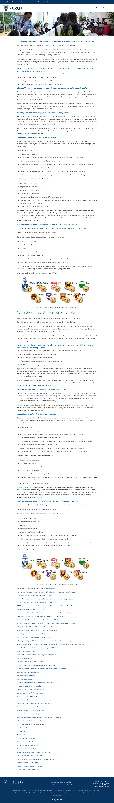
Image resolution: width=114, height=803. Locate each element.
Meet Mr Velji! (21, 735)
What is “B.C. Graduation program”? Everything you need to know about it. (39, 717)
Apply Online (7, 1)
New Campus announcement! (25, 658)
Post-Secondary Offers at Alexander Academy (30, 755)
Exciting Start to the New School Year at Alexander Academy (35, 602)
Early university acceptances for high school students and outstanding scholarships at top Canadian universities (51, 644)
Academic (79, 8)
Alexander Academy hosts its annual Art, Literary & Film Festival (36, 665)
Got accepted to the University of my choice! (30, 714)
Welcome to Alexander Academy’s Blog (28, 769)
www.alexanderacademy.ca (53, 784)
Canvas (14, 1)
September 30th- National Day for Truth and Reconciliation (34, 700)
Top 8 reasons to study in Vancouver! (28, 672)
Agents (46, 1)
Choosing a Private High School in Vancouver (30, 766)
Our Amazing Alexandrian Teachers (27, 742)
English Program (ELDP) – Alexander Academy (30, 710)
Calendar (20, 1)
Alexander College (23, 213)
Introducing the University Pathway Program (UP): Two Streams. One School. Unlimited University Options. (49, 592)
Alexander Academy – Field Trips (26, 738)
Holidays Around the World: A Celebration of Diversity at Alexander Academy (40, 627)
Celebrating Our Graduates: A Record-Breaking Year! (32, 634)
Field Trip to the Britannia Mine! (26, 675)
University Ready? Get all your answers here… (30, 721)
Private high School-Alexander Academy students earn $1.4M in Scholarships (40, 616)
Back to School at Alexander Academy (28, 745)
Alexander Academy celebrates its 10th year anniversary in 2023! (36, 682)
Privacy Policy (62, 784)
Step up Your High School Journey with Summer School (33, 637)
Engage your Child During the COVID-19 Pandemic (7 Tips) (34, 752)
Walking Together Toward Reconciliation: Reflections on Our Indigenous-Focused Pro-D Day (44, 613)
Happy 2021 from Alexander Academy (28, 762)
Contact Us (106, 8)
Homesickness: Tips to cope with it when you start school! (34, 703)
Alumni (40, 1)
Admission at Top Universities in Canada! (29, 686)
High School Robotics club (25, 679)
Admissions (89, 8)
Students (26, 1)
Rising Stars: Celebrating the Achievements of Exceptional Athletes (37, 648)
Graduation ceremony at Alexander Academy (30, 661)
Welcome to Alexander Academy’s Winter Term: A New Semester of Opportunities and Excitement (46, 623)
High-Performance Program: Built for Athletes (31, 609)
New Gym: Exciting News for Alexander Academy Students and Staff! (38, 620)
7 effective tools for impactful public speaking (30, 689)
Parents (34, 1)
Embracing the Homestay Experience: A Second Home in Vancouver (37, 630)
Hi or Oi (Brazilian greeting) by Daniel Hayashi (30, 724)
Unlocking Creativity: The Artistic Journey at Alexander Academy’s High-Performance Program (45, 641)
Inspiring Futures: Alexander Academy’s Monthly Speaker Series (36, 588)
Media (97, 8)
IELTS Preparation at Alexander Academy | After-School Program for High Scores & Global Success (46, 606)
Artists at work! (21, 731)
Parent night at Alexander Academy (27, 651)
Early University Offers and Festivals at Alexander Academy (34, 595)
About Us (69, 8)
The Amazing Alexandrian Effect (26, 749)
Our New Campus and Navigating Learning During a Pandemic (35, 759)
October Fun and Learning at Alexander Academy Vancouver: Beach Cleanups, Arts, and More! (45, 599)
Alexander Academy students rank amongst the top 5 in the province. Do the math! (42, 668)
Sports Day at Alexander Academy (27, 696)
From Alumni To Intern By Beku (26, 728)
